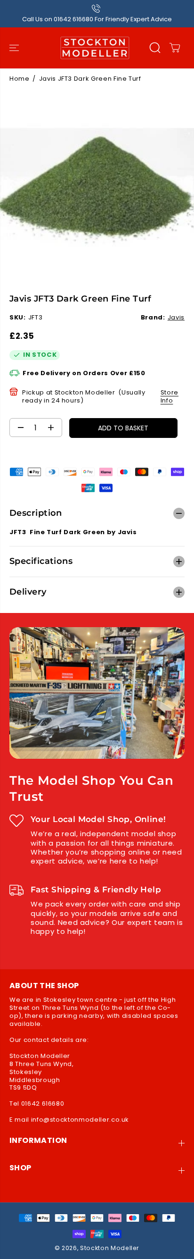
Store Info (169, 396)
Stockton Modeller (109, 1248)
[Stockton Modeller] (94, 48)
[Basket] (175, 48)
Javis (176, 317)
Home (19, 78)
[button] (15, 47)
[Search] (155, 48)
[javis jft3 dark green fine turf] (97, 187)
